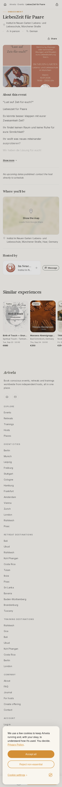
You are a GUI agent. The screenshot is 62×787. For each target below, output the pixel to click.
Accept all (31, 754)
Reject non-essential (31, 764)
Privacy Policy (16, 744)
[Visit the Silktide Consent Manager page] (50, 775)
